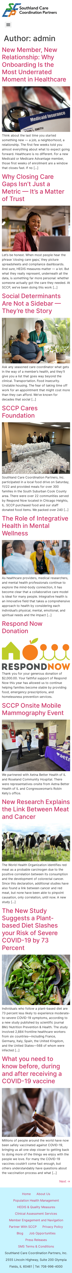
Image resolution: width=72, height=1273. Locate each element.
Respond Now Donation (22, 627)
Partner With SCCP (23, 1227)
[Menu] (8, 25)
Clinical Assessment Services (36, 1213)
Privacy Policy (52, 1227)
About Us (43, 1194)
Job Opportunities (42, 1233)
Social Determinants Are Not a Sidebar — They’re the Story (31, 303)
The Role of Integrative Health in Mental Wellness (35, 526)
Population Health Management (36, 1200)
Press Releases (36, 1240)
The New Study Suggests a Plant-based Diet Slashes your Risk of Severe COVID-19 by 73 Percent (30, 929)
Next (64, 1181)
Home (26, 1194)
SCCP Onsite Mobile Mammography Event (33, 709)
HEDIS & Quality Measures (36, 1207)
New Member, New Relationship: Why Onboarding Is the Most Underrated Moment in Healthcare (34, 64)
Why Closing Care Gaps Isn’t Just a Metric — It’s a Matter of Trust (33, 188)
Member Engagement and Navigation (36, 1220)
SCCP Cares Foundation (20, 411)
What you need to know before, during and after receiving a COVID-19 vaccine (32, 1070)
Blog (20, 1233)
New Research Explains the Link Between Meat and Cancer (36, 809)
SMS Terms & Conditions (36, 1246)
